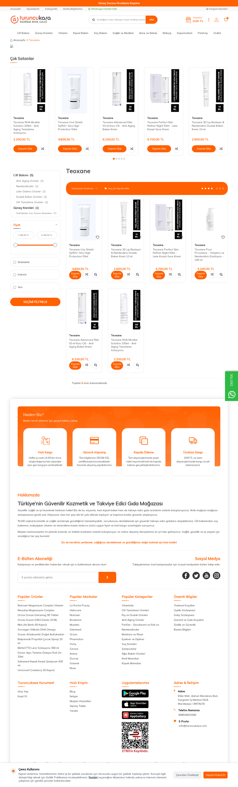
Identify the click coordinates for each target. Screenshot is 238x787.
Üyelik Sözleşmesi (184, 610)
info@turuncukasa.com (193, 725)
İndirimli (21, 274)
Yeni (19, 287)
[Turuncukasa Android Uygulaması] (135, 696)
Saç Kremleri (129, 644)
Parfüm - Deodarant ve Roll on (140, 624)
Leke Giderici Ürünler (31, 191)
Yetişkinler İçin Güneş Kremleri (36, 213)
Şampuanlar (129, 648)
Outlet (217, 33)
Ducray (74, 658)
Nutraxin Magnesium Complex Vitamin (40, 605)
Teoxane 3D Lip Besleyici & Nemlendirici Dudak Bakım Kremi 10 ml (208, 126)
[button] (114, 159)
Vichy (73, 644)
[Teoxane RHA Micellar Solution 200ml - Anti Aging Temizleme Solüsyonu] (30, 90)
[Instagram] (216, 575)
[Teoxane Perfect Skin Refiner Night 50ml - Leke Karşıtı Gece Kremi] (163, 90)
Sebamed (75, 629)
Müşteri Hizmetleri (80, 701)
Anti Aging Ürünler (133, 620)
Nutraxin (75, 615)
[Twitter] (196, 575)
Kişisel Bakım (80, 33)
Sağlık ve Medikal (123, 33)
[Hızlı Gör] (95, 274)
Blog (72, 691)
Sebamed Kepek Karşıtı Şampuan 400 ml (40, 663)
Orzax (73, 634)
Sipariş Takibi (78, 706)
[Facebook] (186, 575)
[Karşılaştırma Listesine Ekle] (42, 148)
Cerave (74, 648)
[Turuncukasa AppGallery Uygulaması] (135, 718)
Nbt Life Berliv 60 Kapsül (32, 624)
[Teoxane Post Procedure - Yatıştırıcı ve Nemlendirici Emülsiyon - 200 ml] (209, 219)
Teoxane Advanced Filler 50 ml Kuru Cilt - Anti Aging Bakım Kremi (119, 126)
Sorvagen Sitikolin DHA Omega (37, 629)
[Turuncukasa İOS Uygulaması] (135, 707)
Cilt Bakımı (23, 33)
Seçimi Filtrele (35, 302)
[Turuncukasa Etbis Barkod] (135, 752)
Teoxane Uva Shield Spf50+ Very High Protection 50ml (70, 126)
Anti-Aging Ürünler (30, 181)
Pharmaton (76, 639)
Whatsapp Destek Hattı (104, 8)
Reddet (93, 777)
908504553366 (187, 715)
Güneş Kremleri (44, 33)
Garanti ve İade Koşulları (189, 620)
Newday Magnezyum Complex (36, 610)
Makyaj (167, 33)
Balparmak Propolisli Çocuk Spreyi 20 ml (40, 641)
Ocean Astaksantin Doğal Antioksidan (41, 634)
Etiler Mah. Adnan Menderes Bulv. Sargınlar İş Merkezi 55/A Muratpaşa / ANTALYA (198, 699)
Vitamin (62, 33)
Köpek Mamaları (131, 663)
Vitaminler (128, 605)
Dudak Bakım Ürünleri (31, 196)
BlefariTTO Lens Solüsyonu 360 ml (38, 648)
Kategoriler (51, 8)
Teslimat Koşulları (184, 605)
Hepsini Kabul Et (215, 775)
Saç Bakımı (100, 33)
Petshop (203, 33)
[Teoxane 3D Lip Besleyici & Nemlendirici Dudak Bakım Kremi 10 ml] (208, 90)
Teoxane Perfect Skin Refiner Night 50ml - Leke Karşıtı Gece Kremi (162, 126)
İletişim (74, 696)
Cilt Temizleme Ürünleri (32, 202)
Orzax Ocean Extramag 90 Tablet (38, 615)
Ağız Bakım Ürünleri (133, 653)
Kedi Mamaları (130, 658)
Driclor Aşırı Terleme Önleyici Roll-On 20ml (40, 654)
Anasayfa (15, 8)
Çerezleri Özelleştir (187, 775)
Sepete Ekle (25, 148)
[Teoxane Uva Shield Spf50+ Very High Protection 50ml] (74, 90)
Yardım (74, 710)
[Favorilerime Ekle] (97, 237)
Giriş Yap (23, 691)
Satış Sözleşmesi (184, 615)
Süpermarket (184, 33)
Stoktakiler (23, 262)
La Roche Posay (79, 605)
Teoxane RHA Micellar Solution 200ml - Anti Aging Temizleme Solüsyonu (26, 127)
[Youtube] (206, 575)
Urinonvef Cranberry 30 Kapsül (36, 670)
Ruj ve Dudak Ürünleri (135, 615)
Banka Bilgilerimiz (73, 8)
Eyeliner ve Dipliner (133, 639)
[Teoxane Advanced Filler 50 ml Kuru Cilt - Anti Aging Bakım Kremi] (119, 90)
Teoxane (18, 118)
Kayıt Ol (22, 696)
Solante (74, 663)
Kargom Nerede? (218, 8)
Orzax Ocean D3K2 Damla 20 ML (37, 620)
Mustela (74, 624)
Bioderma (75, 620)
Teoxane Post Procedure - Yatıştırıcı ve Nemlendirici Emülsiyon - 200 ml (209, 255)
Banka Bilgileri (182, 629)
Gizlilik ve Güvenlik (185, 624)
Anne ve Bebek (148, 33)
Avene (73, 653)
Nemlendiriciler (27, 186)
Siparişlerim (33, 8)
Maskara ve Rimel (132, 634)
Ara (151, 19)
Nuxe (73, 668)
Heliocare (75, 610)
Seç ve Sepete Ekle (118, 188)
